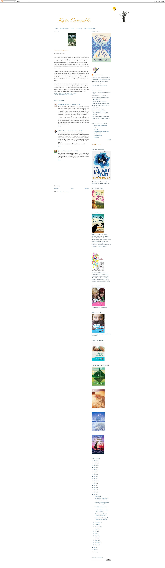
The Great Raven (98, 135)
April (96, 538)
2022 (95, 469)
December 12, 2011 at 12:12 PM (72, 104)
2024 (95, 465)
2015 (95, 485)
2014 (95, 487)
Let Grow (96, 129)
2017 (95, 481)
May (96, 535)
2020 (95, 474)
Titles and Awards (64, 28)
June (96, 533)
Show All (109, 139)
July (96, 531)
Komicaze (96, 137)
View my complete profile (99, 85)
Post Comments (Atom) (65, 192)
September (97, 527)
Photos (72, 28)
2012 (95, 492)
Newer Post (56, 188)
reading (70, 94)
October (97, 524)
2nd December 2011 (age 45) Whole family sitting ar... (101, 518)
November (97, 522)
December (97, 496)
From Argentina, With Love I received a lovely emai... (101, 506)
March (96, 540)
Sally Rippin (61, 104)
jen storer (60, 151)
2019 (95, 476)
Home (56, 28)
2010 (95, 547)
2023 (95, 467)
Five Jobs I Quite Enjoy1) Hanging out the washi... (101, 514)
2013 (95, 490)
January (97, 544)
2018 (95, 478)
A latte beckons (61, 130)
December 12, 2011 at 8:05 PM (70, 151)
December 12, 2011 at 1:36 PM (75, 130)
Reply (59, 126)
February (97, 542)
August (97, 529)
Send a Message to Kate (89, 28)
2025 (95, 463)
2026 (95, 460)
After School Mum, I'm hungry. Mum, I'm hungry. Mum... (102, 503)
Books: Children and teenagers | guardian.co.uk (101, 132)
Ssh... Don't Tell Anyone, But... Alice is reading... (102, 510)
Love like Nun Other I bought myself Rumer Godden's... (101, 499)
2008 (95, 552)
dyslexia (64, 94)
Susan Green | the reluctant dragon (100, 126)
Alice (60, 94)
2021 (95, 472)
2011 (95, 494)
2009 (95, 549)
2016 (95, 483)
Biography (79, 28)
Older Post (87, 188)
